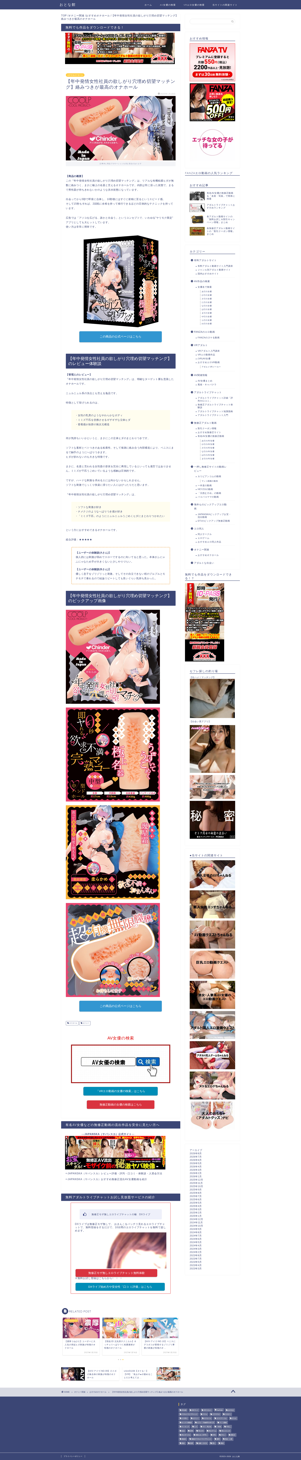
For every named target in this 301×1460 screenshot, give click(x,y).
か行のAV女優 (208, 444)
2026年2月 (196, 1173)
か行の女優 (207, 295)
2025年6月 (196, 1199)
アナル (205, 1414)
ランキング (185, 1427)
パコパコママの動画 (208, 497)
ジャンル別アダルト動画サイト (214, 270)
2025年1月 (196, 1216)
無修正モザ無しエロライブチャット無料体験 (116, 1273)
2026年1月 (196, 1176)
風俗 (222, 1443)
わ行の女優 (207, 324)
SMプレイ (195, 1410)
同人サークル (205, 534)
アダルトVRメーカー (211, 367)
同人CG (200, 1431)
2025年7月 (196, 1196)
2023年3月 (196, 1268)
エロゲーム (203, 538)
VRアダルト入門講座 (209, 351)
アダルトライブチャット (208, 392)
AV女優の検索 (168, 4)
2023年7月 (196, 1258)
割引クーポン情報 (207, 428)
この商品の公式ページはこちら (121, 336)
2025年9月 (196, 1189)
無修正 (184, 1439)
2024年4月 (196, 1245)
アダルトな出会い (204, 563)
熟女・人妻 (228, 1439)
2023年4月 (196, 1265)
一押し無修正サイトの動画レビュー (210, 468)
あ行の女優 (207, 291)
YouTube (220, 1410)
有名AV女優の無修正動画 (211, 436)
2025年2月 (196, 1212)
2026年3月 (196, 1170)
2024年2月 (196, 1252)
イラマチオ (216, 1414)
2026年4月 (196, 1166)
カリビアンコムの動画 (209, 476)
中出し (228, 1427)
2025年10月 (196, 1186)
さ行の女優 (207, 299)
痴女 (183, 1443)
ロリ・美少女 (207, 1427)
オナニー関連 (201, 549)
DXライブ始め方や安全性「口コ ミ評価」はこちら (120, 1286)
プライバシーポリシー (73, 1456)
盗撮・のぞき (202, 1443)
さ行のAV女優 (208, 448)
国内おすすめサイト (208, 274)
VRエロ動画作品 (206, 355)
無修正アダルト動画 (205, 423)
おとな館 (68, 4)
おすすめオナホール (75, 75)
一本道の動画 (205, 485)
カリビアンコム (222, 1418)
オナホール (73, 1023)
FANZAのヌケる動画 (209, 337)
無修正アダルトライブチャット (201, 1439)
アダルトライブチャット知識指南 (215, 411)
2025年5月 (196, 1202)
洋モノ (223, 1435)
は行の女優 (207, 309)
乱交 (183, 1431)
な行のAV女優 (208, 451)
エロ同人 (199, 528)
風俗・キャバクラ (207, 384)
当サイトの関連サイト (225, 4)
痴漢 (191, 1443)
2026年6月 (196, 1160)
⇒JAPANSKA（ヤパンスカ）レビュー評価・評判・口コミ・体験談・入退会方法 (113, 1173)
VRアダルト (201, 345)
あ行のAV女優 (208, 441)
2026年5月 (196, 1163)
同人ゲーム (212, 1431)
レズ (195, 1427)
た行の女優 (207, 302)
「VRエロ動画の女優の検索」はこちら (120, 1091)
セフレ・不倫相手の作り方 (205, 1422)
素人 (213, 1443)
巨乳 (214, 1435)
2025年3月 (196, 1209)
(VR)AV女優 (204, 358)
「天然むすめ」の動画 (209, 493)
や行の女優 (207, 316)
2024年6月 (196, 1239)
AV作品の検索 (202, 281)
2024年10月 (196, 1225)
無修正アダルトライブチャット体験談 (215, 406)
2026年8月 (196, 1153)
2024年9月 (196, 1229)
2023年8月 (196, 1255)
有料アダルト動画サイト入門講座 (215, 266)
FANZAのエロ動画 (204, 332)
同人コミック (226, 1431)
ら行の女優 (207, 320)
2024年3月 (196, 1248)
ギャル (234, 1418)
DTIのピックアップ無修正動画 (214, 521)
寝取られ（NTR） (201, 1435)
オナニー (85, 1023)
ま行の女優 (207, 313)
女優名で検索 (205, 287)
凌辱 (191, 1431)
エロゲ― (228, 1414)
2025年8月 (196, 1193)
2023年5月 (196, 1262)
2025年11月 (196, 1183)
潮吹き (233, 1435)
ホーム (148, 4)
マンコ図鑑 (223, 1422)
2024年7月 (196, 1235)
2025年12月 (196, 1179)
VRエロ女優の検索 (194, 4)
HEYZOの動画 (205, 489)
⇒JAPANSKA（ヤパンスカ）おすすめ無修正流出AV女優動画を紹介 (106, 1179)
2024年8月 (196, 1232)
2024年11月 (196, 1222)
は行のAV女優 (208, 455)
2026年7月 (196, 1156)
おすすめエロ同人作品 (209, 542)
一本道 (219, 1427)
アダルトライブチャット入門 (213, 415)
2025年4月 (196, 1206)
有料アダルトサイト (205, 260)
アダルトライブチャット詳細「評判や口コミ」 (215, 399)
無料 (218, 1439)
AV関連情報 (200, 375)
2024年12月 (196, 1219)
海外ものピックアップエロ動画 (210, 506)
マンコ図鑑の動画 (210, 481)
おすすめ (231, 1410)
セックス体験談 (187, 1422)
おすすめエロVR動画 (209, 362)
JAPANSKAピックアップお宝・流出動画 (214, 515)
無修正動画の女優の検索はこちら (121, 1104)
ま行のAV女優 (208, 459)
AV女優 (184, 1410)
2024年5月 (196, 1242)
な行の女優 (207, 306)
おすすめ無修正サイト (209, 432)
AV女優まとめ (205, 381)
